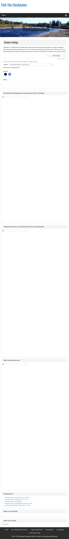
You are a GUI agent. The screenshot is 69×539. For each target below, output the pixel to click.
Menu (4, 15)
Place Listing (7, 61)
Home (6, 529)
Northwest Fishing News (25, 536)
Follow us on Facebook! (11, 511)
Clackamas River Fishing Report (13, 501)
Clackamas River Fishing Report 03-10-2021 (17, 497)
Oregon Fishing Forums (37, 529)
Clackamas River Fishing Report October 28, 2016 (18, 503)
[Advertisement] (47, 5)
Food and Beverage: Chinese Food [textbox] (30, 64)
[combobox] (31, 64)
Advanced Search (61, 58)
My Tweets (5, 524)
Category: (6, 64)
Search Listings (33, 61)
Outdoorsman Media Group (50, 536)
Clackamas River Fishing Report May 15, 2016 (17, 505)
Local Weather (60, 529)
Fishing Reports (50, 529)
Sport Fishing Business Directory (19, 529)
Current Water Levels (34, 533)
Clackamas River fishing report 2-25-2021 (16, 499)
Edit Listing (15, 61)
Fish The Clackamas (14, 5)
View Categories (23, 61)
